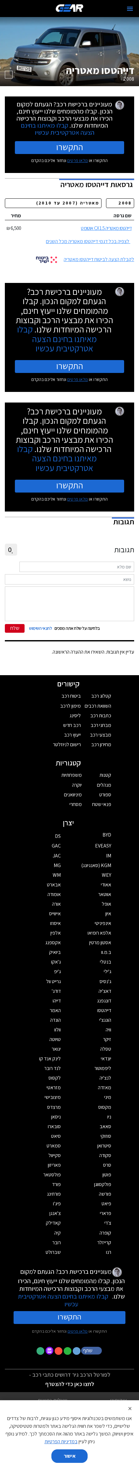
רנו (108, 1252)
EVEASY (103, 845)
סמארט (54, 1145)
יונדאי (106, 1058)
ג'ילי (107, 971)
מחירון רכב (101, 744)
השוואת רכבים (98, 705)
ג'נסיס (105, 981)
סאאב (105, 1126)
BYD (106, 834)
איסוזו (55, 923)
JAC (57, 855)
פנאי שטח (101, 804)
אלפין (55, 932)
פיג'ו (57, 1203)
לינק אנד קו (50, 1058)
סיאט (56, 1136)
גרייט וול (53, 981)
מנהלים (104, 785)
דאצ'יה (105, 991)
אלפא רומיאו (99, 932)
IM (108, 855)
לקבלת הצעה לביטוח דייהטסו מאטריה (99, 259)
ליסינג (75, 715)
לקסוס (54, 1077)
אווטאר (104, 894)
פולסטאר (52, 1174)
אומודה (54, 894)
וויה (108, 1029)
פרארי (105, 1213)
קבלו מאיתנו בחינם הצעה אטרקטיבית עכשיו (57, 129)
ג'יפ (57, 971)
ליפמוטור (102, 1068)
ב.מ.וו (106, 952)
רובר (56, 1242)
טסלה (105, 1049)
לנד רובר (52, 1068)
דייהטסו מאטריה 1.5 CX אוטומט (106, 228)
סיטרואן (104, 1145)
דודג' (56, 991)
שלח (14, 628)
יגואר (56, 1049)
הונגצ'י (105, 1020)
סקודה (105, 1155)
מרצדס (54, 1107)
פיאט (106, 1203)
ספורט (105, 794)
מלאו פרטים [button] (78, 1331)
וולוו (57, 1029)
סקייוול (54, 1155)
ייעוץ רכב (72, 734)
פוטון (106, 1174)
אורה (56, 904)
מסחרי (76, 804)
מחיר (16, 215)
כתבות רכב (100, 715)
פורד (56, 1184)
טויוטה (55, 1039)
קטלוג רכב (101, 696)
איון (108, 913)
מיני (107, 1097)
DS (58, 836)
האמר (55, 1010)
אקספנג (53, 942)
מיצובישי (53, 1097)
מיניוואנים (73, 794)
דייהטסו (104, 1010)
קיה (57, 1232)
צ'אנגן (55, 1213)
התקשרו (69, 147)
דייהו (57, 1000)
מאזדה (104, 1087)
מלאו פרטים (77, 160)
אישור (70, 1456)
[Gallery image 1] (9, 74)
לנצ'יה (105, 1077)
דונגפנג (104, 1000)
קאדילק (53, 1222)
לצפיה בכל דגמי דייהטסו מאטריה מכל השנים (87, 241)
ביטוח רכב (71, 696)
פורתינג (54, 1194)
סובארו (54, 1126)
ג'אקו (56, 961)
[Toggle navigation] (130, 9)
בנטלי (105, 961)
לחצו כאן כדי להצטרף (69, 1384)
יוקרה (77, 785)
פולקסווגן (102, 1184)
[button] (92, 1350)
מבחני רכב (101, 725)
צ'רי (107, 1222)
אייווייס (55, 913)
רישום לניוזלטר (67, 744)
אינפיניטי (103, 923)
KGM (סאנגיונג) (96, 865)
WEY (106, 875)
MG (57, 865)
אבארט (54, 884)
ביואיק (55, 952)
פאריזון (54, 1165)
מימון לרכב (70, 705)
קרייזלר (104, 1242)
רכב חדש (72, 725)
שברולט (53, 1252)
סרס (107, 1165)
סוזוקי (106, 1136)
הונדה (55, 1020)
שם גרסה (122, 215)
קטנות (105, 775)
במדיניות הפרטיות (61, 1441)
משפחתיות (71, 775)
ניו (109, 1116)
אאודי (106, 884)
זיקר (107, 1039)
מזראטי (54, 1087)
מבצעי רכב (100, 734)
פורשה (105, 1194)
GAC (56, 845)
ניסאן (56, 1116)
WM (57, 875)
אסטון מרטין (100, 942)
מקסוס (104, 1107)
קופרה (105, 1232)
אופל (106, 904)
